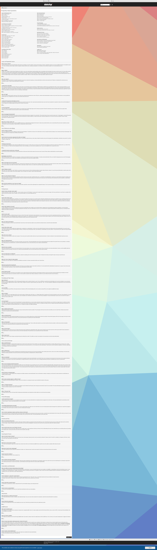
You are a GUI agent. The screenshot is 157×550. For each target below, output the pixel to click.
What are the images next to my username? (8, 29)
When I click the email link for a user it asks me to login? (10, 32)
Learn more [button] (39, 547)
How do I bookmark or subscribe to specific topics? (44, 41)
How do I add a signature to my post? (7, 37)
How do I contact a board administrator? (43, 53)
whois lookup (4, 523)
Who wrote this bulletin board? (41, 50)
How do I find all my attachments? (42, 47)
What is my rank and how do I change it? (8, 31)
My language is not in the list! (6, 28)
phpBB (34, 158)
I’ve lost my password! (5, 19)
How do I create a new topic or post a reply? (8, 35)
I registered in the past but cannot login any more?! (9, 18)
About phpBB (4, 511)
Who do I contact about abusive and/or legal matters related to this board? (48, 52)
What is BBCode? (4, 50)
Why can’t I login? (4, 17)
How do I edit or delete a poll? (6, 40)
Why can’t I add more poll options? (7, 39)
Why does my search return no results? (43, 34)
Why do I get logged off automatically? (7, 20)
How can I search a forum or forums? (42, 33)
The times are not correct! (5, 26)
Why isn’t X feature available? (41, 51)
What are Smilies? (4, 52)
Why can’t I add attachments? (6, 42)
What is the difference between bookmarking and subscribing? (46, 40)
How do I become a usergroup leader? (42, 17)
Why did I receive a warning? (6, 43)
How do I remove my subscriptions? (42, 43)
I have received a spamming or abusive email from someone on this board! (48, 25)
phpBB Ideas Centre (46, 516)
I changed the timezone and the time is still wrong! (9, 27)
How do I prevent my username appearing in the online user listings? (12, 25)
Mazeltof (50, 542)
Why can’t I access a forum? (6, 41)
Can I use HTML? (4, 51)
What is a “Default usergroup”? (41, 19)
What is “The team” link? (40, 20)
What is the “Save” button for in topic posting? (8, 45)
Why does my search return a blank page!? (43, 35)
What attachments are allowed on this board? (43, 46)
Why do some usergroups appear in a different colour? (45, 18)
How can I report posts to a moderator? (7, 44)
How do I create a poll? (5, 38)
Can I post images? (4, 53)
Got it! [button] (150, 547)
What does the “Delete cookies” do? (7, 21)
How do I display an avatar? (6, 30)
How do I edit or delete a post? (6, 36)
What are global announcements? (7, 54)
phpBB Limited (29, 510)
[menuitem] (49, 1)
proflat (46, 542)
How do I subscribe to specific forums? (43, 42)
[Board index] (48, 4)
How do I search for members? (41, 36)
